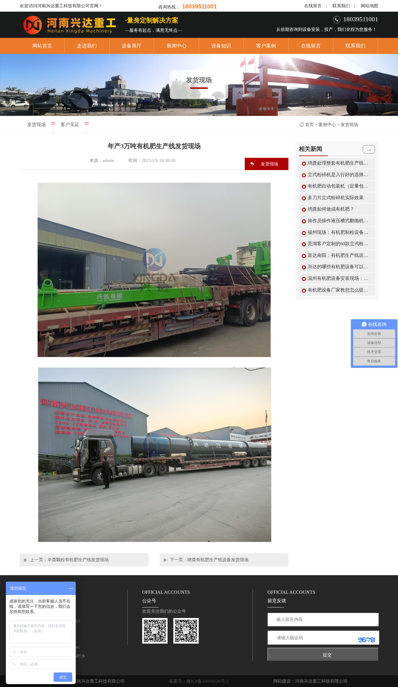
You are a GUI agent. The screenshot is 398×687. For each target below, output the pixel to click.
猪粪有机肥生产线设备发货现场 (218, 559)
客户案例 (266, 46)
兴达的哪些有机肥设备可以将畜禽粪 (340, 266)
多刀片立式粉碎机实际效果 (336, 197)
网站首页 (42, 46)
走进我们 (87, 46)
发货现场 (349, 124)
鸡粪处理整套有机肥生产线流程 (340, 162)
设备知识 (221, 46)
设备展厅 (132, 46)
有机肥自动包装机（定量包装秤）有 (340, 185)
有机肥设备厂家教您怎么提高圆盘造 (340, 289)
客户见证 (70, 124)
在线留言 (313, 5)
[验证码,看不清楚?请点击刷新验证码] (366, 639)
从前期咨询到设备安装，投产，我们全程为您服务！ (326, 29)
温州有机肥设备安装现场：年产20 (340, 278)
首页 (309, 124)
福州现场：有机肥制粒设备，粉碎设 (340, 232)
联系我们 (341, 5)
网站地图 (369, 5)
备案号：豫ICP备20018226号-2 (199, 681)
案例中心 (327, 124)
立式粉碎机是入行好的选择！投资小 (340, 174)
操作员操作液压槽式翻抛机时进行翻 (340, 220)
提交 (327, 654)
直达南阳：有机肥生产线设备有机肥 (340, 255)
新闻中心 (176, 46)
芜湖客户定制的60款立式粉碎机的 (340, 243)
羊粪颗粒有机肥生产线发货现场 (78, 559)
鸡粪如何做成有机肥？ (331, 208)
